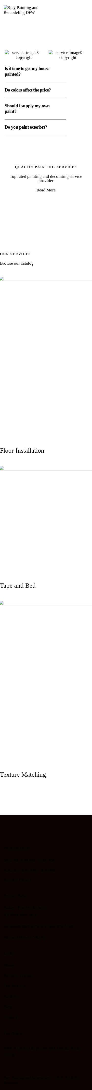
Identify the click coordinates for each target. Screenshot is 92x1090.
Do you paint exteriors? (26, 127)
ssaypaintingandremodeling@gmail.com (39, 926)
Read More (46, 190)
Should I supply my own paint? (27, 108)
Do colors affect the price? (28, 90)
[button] (35, 71)
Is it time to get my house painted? (27, 71)
